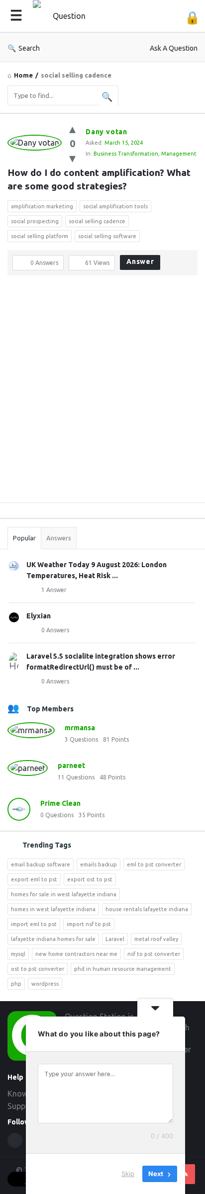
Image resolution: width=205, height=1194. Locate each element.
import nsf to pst (89, 924)
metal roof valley (156, 939)
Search (29, 48)
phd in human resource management (122, 969)
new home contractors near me (76, 954)
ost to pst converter (37, 969)
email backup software (40, 864)
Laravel (114, 939)
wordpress (45, 984)
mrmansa (80, 728)
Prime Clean (60, 803)
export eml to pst (34, 879)
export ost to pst (89, 879)
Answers (58, 537)
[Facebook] (14, 1140)
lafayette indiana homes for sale (53, 939)
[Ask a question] (185, 1174)
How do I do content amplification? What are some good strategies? (100, 179)
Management (179, 154)
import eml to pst (34, 924)
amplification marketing (42, 206)
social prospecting (35, 221)
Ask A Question (174, 48)
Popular (24, 537)
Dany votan (106, 132)
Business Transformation (126, 154)
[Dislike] (72, 158)
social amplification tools (115, 206)
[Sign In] (192, 17)
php (16, 984)
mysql (18, 954)
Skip (127, 1174)
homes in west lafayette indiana (53, 909)
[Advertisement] (102, 392)
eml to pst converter (154, 864)
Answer (140, 261)
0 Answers (55, 630)
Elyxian (38, 616)
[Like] (72, 128)
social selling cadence (97, 221)
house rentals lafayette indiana (146, 909)
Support (21, 1106)
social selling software (107, 236)
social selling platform (39, 236)
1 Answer (54, 590)
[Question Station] (67, 16)
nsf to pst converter (153, 954)
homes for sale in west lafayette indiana (63, 894)
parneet (71, 765)
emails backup (98, 864)
